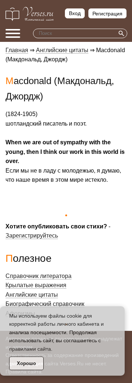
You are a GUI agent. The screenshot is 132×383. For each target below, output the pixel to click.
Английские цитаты (62, 50)
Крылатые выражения (36, 285)
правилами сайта (30, 349)
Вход (75, 13)
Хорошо (26, 363)
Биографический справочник (45, 304)
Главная (17, 50)
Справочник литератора (39, 276)
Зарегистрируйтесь (32, 235)
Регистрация (107, 14)
